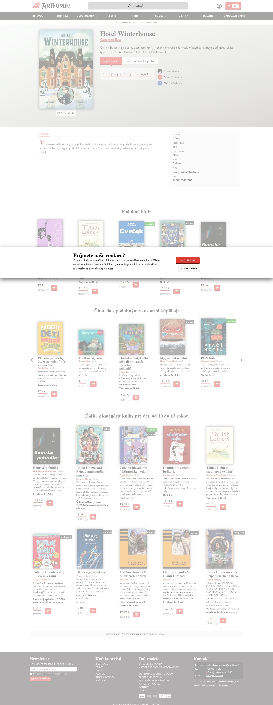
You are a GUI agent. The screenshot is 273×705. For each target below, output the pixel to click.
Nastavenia (190, 268)
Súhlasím (189, 260)
